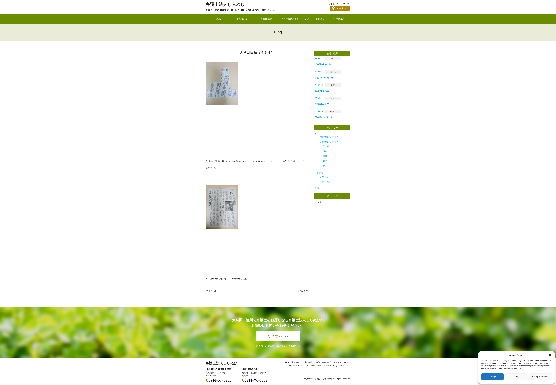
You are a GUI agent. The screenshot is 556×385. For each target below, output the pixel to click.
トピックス (325, 182)
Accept (492, 376)
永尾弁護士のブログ (329, 142)
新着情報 (319, 172)
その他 (326, 146)
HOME (217, 19)
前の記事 (213, 291)
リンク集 (331, 4)
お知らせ (324, 177)
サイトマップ (343, 4)
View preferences (540, 376)
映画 (325, 161)
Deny (516, 376)
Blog (335, 365)
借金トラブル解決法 (314, 19)
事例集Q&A (338, 19)
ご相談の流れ (265, 19)
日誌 (325, 156)
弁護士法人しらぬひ (225, 4)
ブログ (318, 132)
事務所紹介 (241, 19)
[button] (550, 355)
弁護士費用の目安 (290, 19)
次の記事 (301, 291)
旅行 (325, 151)
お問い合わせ (316, 365)
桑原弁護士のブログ (329, 137)
